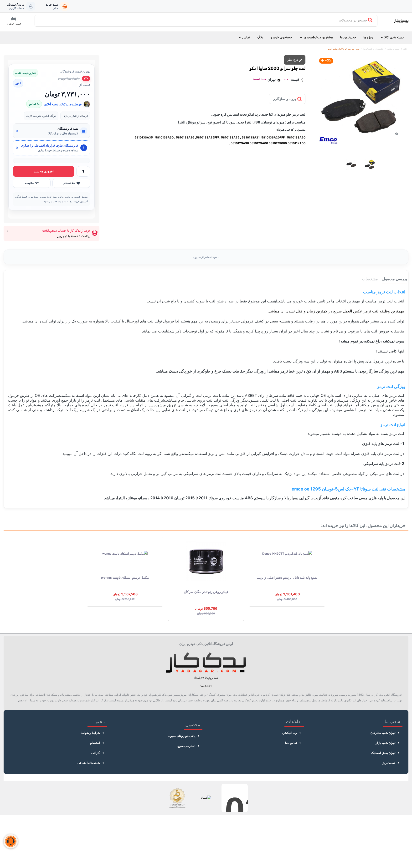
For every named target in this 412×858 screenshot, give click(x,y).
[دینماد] (206, 798)
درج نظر (293, 59)
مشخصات (370, 278)
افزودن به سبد (44, 171)
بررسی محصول (394, 278)
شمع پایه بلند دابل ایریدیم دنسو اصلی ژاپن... (287, 577)
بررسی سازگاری (284, 99)
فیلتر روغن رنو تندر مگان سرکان (206, 592)
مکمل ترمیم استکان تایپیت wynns (125, 577)
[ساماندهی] (177, 798)
